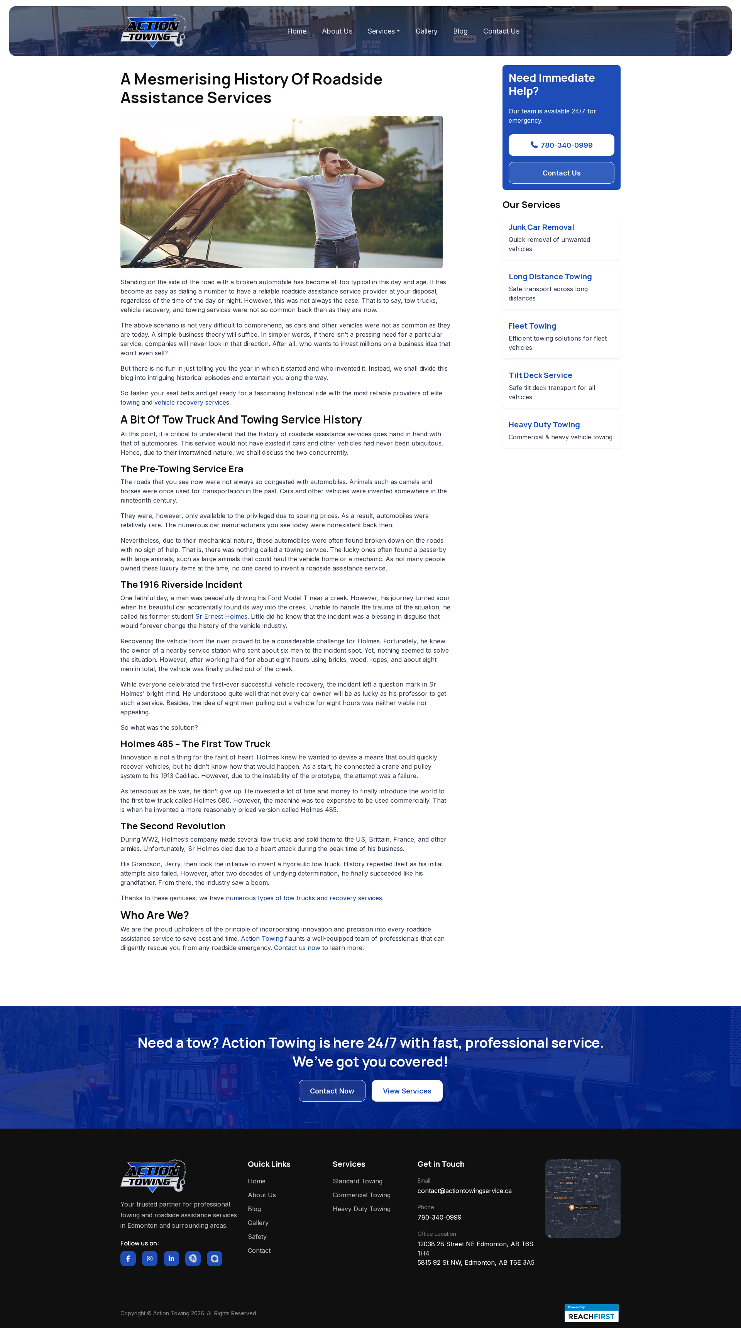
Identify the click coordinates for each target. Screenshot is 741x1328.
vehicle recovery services (191, 402)
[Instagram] (149, 1258)
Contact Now (332, 1091)
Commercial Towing (362, 1195)
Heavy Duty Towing (362, 1209)
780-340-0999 (567, 145)
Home (296, 31)
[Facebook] (128, 1258)
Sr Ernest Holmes (221, 616)
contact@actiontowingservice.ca (465, 1191)
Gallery (427, 31)
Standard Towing (357, 1181)
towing (130, 402)
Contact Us (501, 31)
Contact (259, 1250)
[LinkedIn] (171, 1258)
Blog (460, 31)
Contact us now (297, 948)
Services (381, 31)
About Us (337, 31)
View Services (407, 1091)
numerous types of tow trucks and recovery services (304, 898)
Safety (257, 1236)
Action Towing (262, 938)
